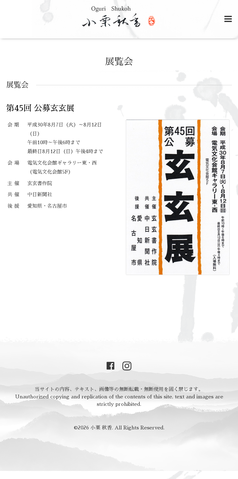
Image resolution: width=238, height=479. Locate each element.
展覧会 (119, 61)
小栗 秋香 (101, 427)
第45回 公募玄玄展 (40, 108)
